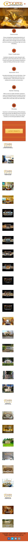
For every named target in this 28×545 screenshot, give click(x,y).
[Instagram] (15, 538)
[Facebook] (9, 538)
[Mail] (19, 538)
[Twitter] (12, 538)
